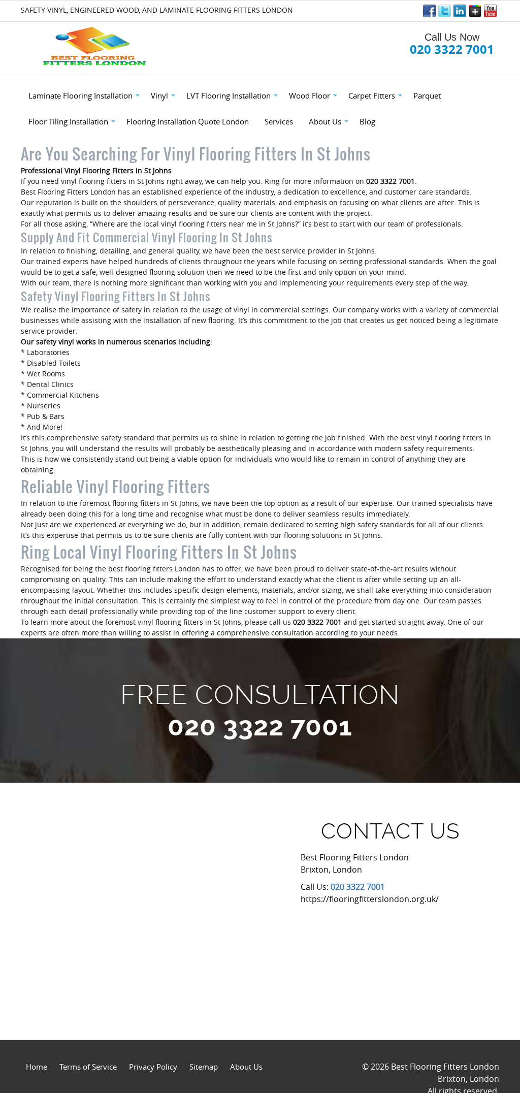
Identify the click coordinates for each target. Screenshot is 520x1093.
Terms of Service (88, 1067)
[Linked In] (459, 11)
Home (36, 1067)
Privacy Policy (153, 1067)
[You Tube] (490, 11)
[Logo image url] (95, 46)
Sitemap (203, 1067)
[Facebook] (429, 11)
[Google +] (475, 11)
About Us (246, 1067)
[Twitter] (444, 11)
